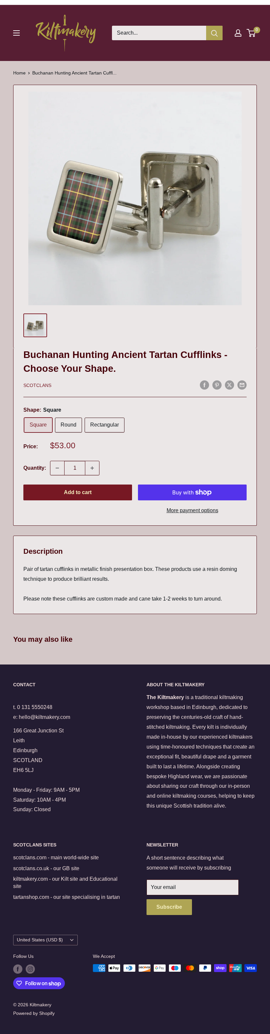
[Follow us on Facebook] (17, 968)
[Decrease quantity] (57, 468)
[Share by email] (242, 385)
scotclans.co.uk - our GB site (46, 868)
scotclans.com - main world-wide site (56, 857)
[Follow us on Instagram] (30, 968)
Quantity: (34, 468)
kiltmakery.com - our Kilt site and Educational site (65, 882)
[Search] (214, 33)
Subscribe (169, 907)
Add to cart (78, 492)
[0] (251, 33)
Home (19, 72)
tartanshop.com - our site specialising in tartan (66, 897)
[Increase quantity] (92, 468)
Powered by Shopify (34, 1013)
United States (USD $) (40, 939)
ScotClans (37, 385)
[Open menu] (16, 33)
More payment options (192, 510)
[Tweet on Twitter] (229, 385)
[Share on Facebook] (204, 385)
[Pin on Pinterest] (217, 385)
